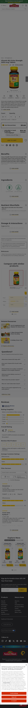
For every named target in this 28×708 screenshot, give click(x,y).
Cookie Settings (14, 693)
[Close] (26, 665)
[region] (14, 684)
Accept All (14, 700)
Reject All (14, 697)
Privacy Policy (6, 682)
